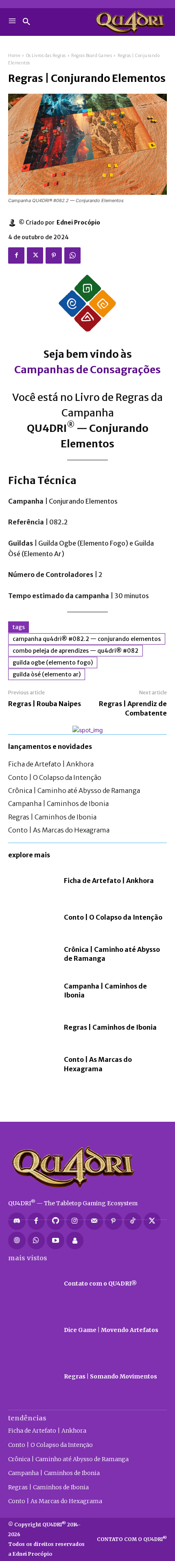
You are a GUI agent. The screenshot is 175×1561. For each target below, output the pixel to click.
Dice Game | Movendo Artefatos (111, 1330)
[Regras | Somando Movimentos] (32, 1377)
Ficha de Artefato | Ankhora (51, 764)
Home (14, 55)
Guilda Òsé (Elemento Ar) (47, 674)
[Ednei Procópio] (13, 222)
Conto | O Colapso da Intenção (54, 777)
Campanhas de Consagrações (87, 369)
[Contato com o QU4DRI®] (32, 1284)
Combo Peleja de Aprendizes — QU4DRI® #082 (75, 650)
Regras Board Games (91, 55)
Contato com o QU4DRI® (100, 1283)
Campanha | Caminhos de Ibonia (58, 803)
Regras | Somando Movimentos (110, 1376)
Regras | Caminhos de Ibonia (52, 817)
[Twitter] (35, 255)
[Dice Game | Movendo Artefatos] (32, 1330)
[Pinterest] (54, 255)
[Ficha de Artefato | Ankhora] (32, 880)
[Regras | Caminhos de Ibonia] (32, 1027)
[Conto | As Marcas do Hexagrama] (32, 1064)
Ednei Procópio (78, 222)
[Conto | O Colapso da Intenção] (32, 917)
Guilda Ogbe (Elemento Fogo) (53, 662)
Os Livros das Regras (46, 55)
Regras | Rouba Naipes (44, 704)
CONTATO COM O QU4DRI (132, 1539)
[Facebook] (16, 255)
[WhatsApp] (72, 255)
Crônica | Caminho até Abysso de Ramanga (74, 790)
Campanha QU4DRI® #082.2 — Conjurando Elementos (87, 639)
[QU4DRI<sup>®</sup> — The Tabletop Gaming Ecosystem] (87, 1166)
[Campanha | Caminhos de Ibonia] (32, 990)
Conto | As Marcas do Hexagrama (58, 830)
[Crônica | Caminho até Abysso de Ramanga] (32, 954)
